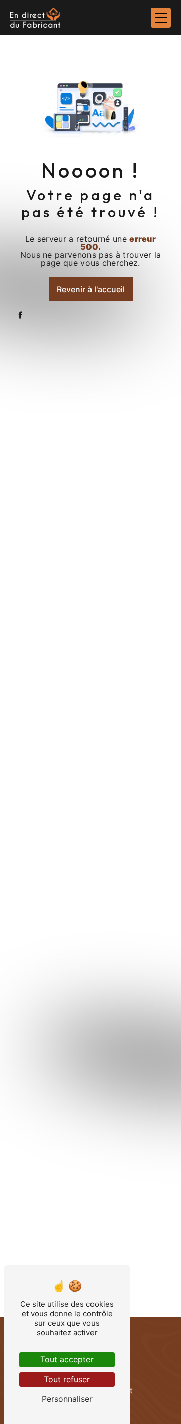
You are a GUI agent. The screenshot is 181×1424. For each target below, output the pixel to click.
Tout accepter (67, 1359)
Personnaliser (67, 1399)
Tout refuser (67, 1379)
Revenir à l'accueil (91, 289)
